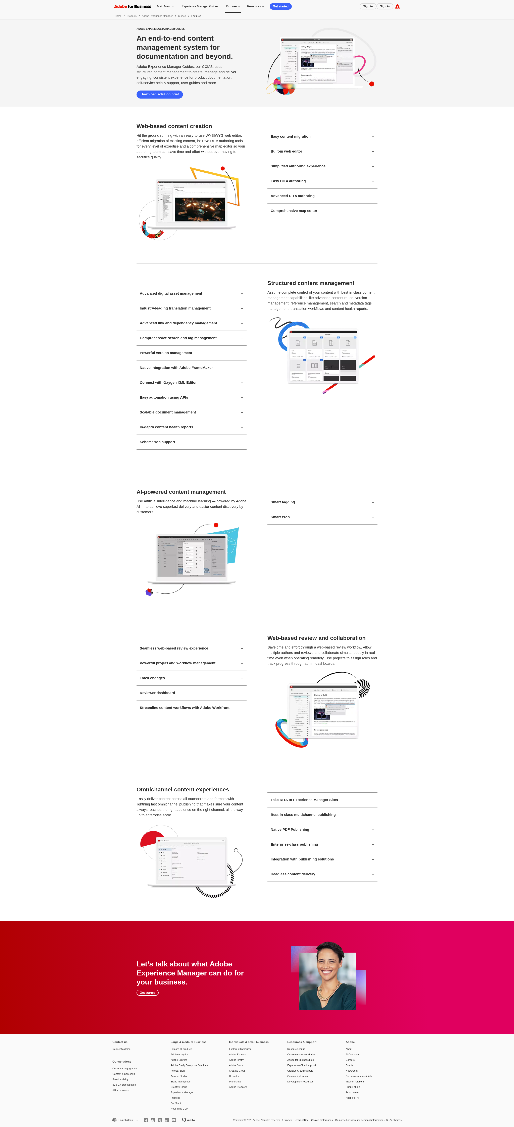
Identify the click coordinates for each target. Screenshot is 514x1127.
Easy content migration (291, 136)
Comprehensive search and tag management (178, 338)
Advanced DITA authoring (293, 196)
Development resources (300, 1081)
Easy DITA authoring (288, 181)
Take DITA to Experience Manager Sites (304, 800)
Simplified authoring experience (298, 166)
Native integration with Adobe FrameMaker (176, 368)
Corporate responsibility (359, 1076)
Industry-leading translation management (175, 308)
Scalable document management (168, 412)
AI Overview (352, 1054)
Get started (281, 6)
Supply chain (353, 1087)
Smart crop (280, 517)
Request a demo (121, 1049)
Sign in (368, 6)
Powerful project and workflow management (177, 663)
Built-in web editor (286, 151)
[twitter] (160, 1120)
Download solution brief (160, 94)
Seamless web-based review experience (174, 648)
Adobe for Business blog (300, 1060)
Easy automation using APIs (164, 397)
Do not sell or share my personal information (359, 1120)
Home (118, 16)
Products (132, 16)
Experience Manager (182, 1092)
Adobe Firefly (236, 1060)
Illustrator (234, 1076)
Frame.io (175, 1097)
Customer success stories (301, 1054)
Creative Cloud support (300, 1070)
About (349, 1049)
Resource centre (296, 1049)
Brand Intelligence (181, 1081)
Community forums (297, 1076)
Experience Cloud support (301, 1065)
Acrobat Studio (179, 1076)
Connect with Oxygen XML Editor (168, 383)
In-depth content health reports (166, 427)
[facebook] (146, 1120)
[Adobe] (397, 6)
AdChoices (396, 1120)
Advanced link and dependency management (178, 323)
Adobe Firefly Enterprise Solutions (189, 1065)
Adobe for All (353, 1097)
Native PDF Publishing (290, 830)
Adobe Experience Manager (157, 16)
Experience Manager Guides (200, 6)
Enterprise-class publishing (294, 844)
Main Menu (164, 6)
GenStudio (176, 1103)
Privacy (288, 1120)
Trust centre (352, 1092)
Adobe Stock (236, 1065)
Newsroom (352, 1070)
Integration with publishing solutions (302, 859)
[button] (125, 1120)
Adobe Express (179, 1060)
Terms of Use (301, 1120)
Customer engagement (125, 1068)
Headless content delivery (293, 874)
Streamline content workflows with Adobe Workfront (184, 708)
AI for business (120, 1090)
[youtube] (174, 1120)
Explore (231, 6)
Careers (350, 1060)
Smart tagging (283, 502)
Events (349, 1065)
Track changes (152, 678)
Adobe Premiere (238, 1087)
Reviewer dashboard (157, 693)
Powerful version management (166, 353)
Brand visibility (120, 1079)
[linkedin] (167, 1120)
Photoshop (235, 1081)
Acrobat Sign (178, 1070)
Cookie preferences (322, 1120)
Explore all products (181, 1049)
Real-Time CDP (179, 1108)
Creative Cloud (179, 1087)
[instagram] (153, 1120)
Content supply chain (124, 1074)
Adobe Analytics (179, 1054)
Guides (182, 16)
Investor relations (355, 1081)
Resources (254, 6)
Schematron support (157, 442)
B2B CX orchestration (124, 1084)
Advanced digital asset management (171, 293)
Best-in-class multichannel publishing (303, 815)
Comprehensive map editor (294, 211)
